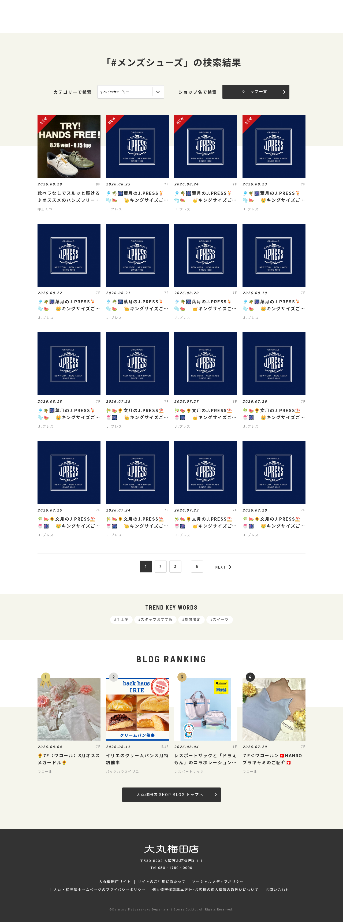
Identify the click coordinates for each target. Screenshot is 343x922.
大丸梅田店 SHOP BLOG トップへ (169, 794)
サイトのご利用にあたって (162, 881)
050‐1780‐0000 (175, 867)
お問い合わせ (278, 889)
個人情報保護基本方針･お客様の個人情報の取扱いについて (205, 889)
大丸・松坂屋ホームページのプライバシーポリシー (100, 889)
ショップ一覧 (254, 91)
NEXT (220, 567)
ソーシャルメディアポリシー (218, 881)
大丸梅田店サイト (115, 881)
